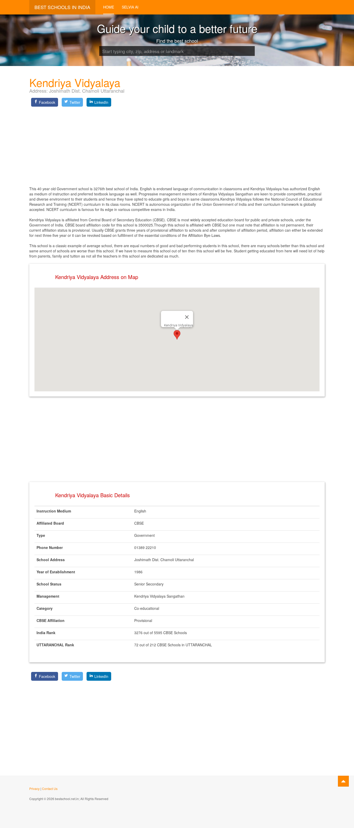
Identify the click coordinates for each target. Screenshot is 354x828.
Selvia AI (130, 7)
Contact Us (50, 788)
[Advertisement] (177, 144)
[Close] (187, 317)
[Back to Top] (343, 781)
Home (108, 7)
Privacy (34, 788)
